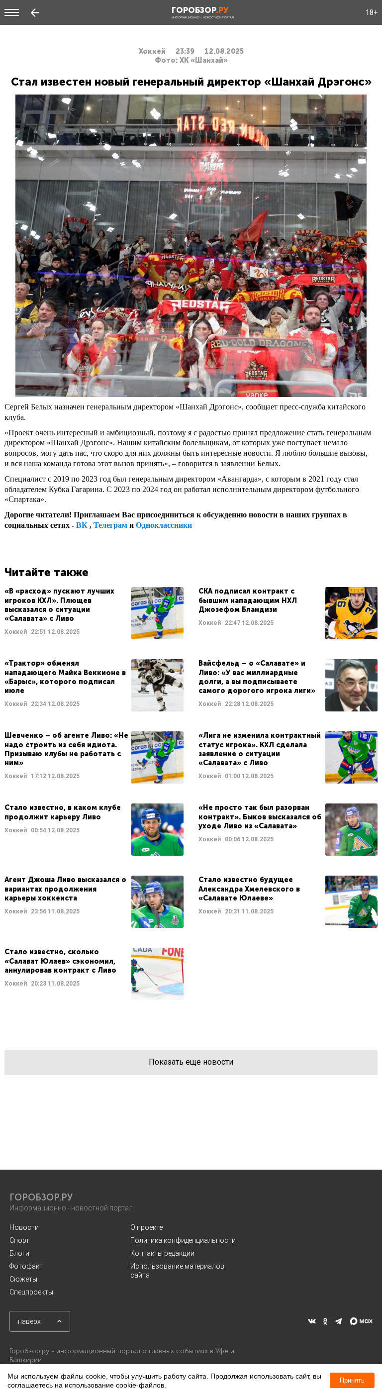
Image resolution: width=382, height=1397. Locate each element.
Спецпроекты (31, 1292)
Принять (352, 1380)
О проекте (146, 1227)
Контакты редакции (162, 1253)
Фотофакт (26, 1266)
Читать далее (94, 613)
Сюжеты (23, 1279)
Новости (24, 1227)
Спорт (19, 1240)
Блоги (19, 1253)
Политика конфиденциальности (183, 1240)
